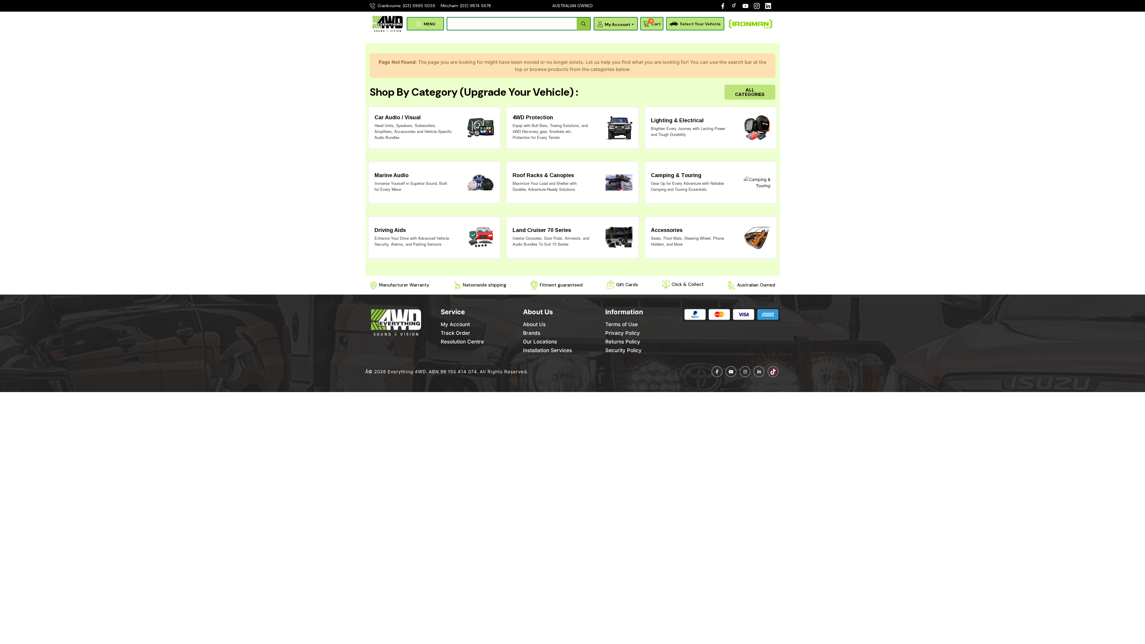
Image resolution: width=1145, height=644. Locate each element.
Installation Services (547, 350)
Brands (531, 333)
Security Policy (623, 350)
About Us (534, 324)
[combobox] (518, 24)
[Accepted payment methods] (731, 314)
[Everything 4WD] (388, 23)
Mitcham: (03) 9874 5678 (466, 5)
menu (429, 24)
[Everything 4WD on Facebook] (723, 5)
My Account (455, 324)
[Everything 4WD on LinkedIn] (768, 5)
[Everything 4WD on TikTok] (734, 5)
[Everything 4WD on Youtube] (730, 371)
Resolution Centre (462, 342)
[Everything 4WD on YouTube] (745, 5)
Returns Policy (622, 342)
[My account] (599, 24)
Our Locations (540, 342)
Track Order (455, 333)
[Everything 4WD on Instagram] (757, 5)
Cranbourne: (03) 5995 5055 (406, 5)
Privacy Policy (622, 333)
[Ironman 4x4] (750, 24)
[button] (617, 24)
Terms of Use (621, 324)
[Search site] (583, 24)
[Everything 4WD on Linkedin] (759, 371)
